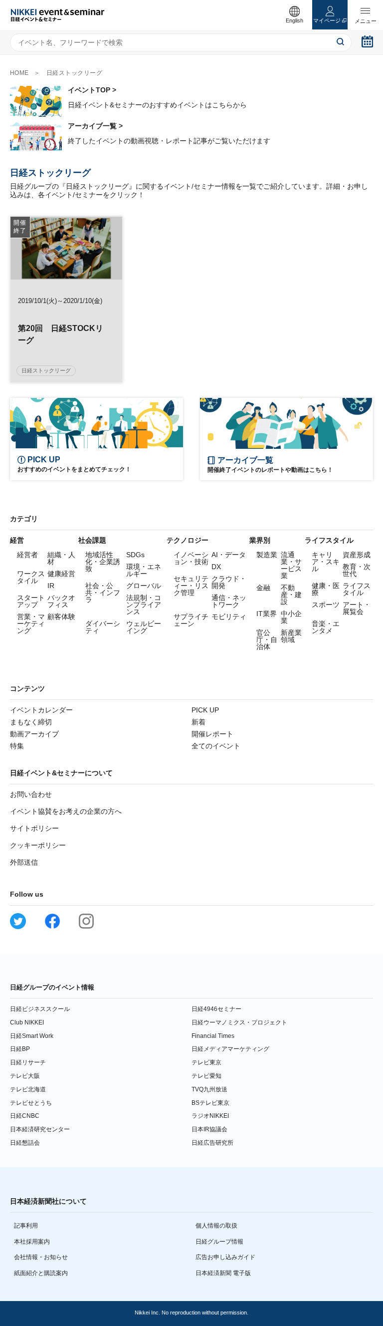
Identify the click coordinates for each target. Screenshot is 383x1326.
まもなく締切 (31, 722)
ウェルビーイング (143, 627)
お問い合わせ (31, 794)
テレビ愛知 (206, 1075)
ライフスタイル (357, 589)
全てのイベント (216, 746)
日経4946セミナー (216, 1008)
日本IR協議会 (209, 1129)
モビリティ (228, 617)
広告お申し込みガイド (225, 1257)
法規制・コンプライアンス (143, 605)
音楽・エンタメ (326, 627)
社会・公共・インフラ (102, 593)
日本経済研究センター (40, 1129)
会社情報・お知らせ (41, 1257)
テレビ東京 (206, 1062)
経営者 (27, 555)
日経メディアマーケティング (230, 1048)
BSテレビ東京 (210, 1102)
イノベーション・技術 (191, 558)
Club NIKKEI (27, 1022)
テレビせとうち (31, 1102)
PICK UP (205, 710)
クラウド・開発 (228, 582)
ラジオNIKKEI (210, 1115)
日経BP (20, 1048)
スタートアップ (31, 601)
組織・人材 (61, 558)
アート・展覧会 (357, 608)
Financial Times (213, 1035)
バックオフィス (61, 601)
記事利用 (26, 1225)
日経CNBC (24, 1115)
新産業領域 (291, 636)
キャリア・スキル (326, 562)
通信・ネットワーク (228, 601)
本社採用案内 (32, 1241)
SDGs (135, 555)
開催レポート (212, 734)
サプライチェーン (191, 620)
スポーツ (326, 605)
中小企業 (291, 617)
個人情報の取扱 (216, 1225)
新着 (198, 722)
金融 (263, 588)
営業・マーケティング (31, 624)
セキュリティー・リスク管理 (191, 586)
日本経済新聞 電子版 (223, 1273)
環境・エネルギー (143, 570)
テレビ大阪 (25, 1075)
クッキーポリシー (38, 845)
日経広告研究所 (212, 1142)
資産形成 (357, 555)
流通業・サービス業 (291, 565)
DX (216, 567)
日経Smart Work (31, 1035)
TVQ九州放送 (209, 1089)
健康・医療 (326, 589)
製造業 (266, 555)
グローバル (143, 586)
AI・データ (228, 555)
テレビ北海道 (28, 1089)
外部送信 (24, 862)
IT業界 (266, 614)
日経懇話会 (25, 1142)
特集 (17, 746)
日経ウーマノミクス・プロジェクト (239, 1022)
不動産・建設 (291, 595)
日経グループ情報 (219, 1241)
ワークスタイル (31, 577)
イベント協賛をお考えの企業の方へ (66, 811)
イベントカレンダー (41, 710)
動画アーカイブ (34, 734)
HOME (19, 72)
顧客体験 (61, 617)
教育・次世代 (357, 570)
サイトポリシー (34, 828)
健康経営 (61, 574)
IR (50, 586)
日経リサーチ (28, 1062)
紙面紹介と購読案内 (41, 1273)
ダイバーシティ (102, 627)
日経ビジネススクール (40, 1008)
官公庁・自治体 (266, 640)
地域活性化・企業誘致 (102, 562)
